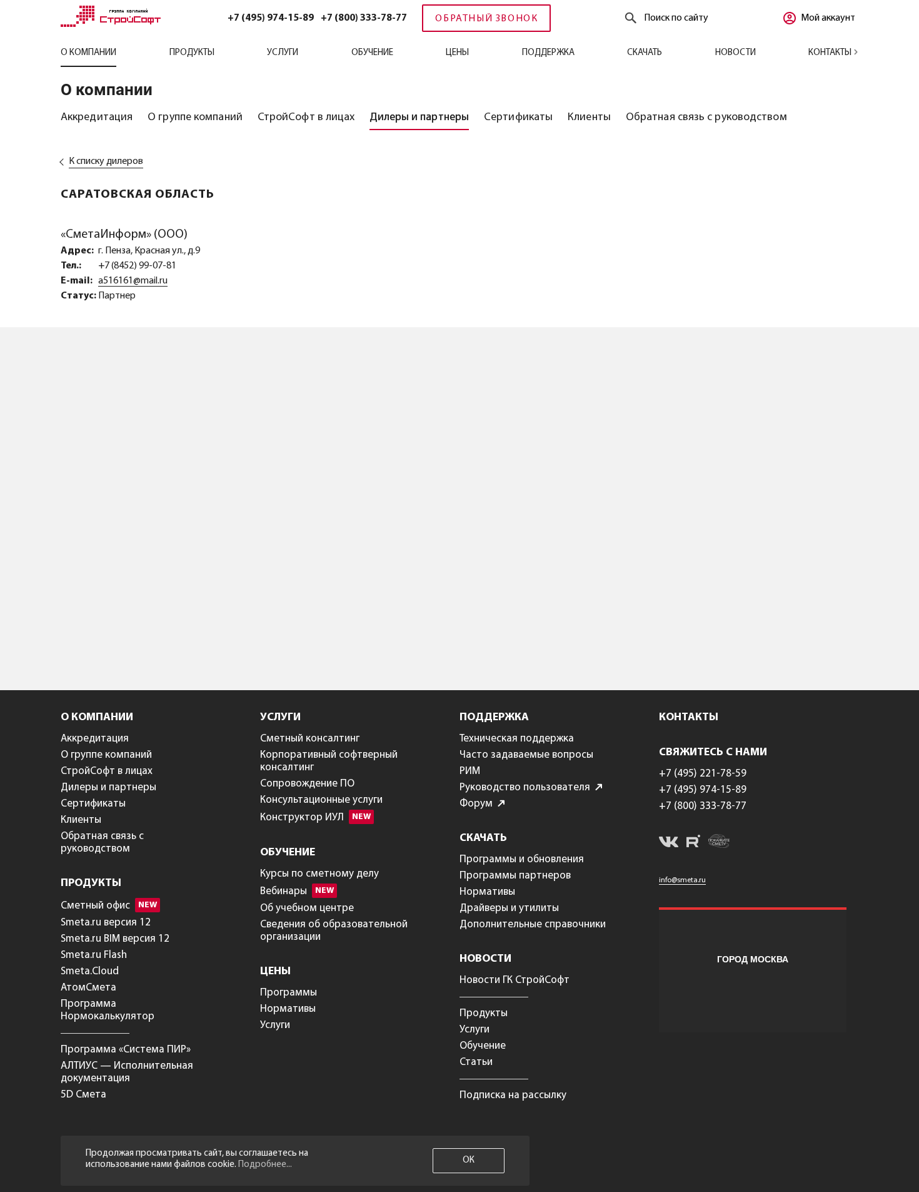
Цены (457, 53)
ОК (469, 1160)
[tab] (97, 117)
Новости (735, 53)
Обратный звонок (486, 19)
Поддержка (548, 53)
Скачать (644, 53)
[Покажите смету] (719, 843)
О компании (88, 53)
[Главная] (111, 24)
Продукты (191, 53)
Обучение (372, 53)
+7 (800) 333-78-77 (364, 18)
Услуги (282, 53)
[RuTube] (693, 843)
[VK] (668, 844)
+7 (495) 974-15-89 (271, 18)
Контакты (830, 53)
